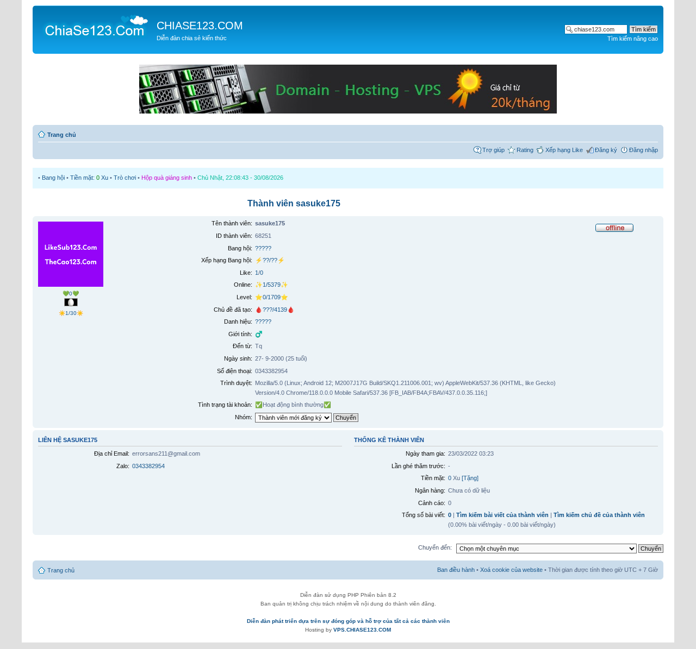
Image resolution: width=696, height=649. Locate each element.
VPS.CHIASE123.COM (362, 630)
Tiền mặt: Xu (89, 177)
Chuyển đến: (435, 547)
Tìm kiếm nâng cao (632, 38)
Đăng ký (606, 150)
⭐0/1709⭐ (271, 297)
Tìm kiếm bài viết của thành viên (502, 515)
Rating (525, 150)
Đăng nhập (643, 150)
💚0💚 (71, 294)
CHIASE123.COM (200, 25)
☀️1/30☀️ (71, 313)
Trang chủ (61, 134)
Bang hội (53, 177)
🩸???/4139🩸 (275, 309)
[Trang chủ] (96, 25)
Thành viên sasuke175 (293, 203)
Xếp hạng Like (564, 150)
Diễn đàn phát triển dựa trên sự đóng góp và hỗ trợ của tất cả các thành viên (348, 621)
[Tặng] (470, 478)
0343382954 (148, 466)
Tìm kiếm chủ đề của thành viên (599, 515)
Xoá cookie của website (511, 569)
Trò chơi (125, 177)
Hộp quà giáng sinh (166, 177)
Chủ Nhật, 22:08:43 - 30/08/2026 (240, 177)
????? (263, 248)
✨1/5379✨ (271, 284)
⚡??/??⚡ (270, 260)
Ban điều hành (456, 569)
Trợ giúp (493, 150)
